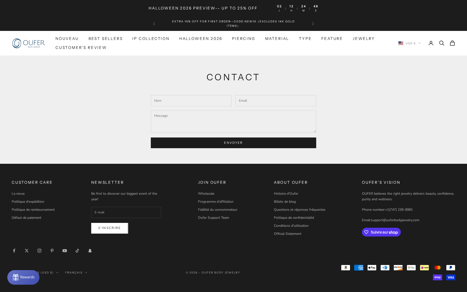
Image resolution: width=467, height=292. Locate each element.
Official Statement (287, 233)
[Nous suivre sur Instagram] (39, 250)
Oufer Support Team (213, 217)
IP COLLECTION (151, 38)
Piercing (243, 38)
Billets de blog (285, 201)
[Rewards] (23, 277)
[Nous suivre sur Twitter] (26, 250)
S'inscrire (109, 228)
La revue (18, 193)
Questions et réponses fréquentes (299, 209)
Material (277, 38)
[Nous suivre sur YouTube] (64, 250)
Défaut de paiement (26, 217)
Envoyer (233, 143)
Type (305, 38)
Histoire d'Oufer (286, 193)
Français (74, 272)
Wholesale (206, 193)
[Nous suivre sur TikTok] (77, 250)
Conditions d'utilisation (291, 225)
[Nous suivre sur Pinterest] (52, 250)
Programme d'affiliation (216, 201)
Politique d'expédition (28, 201)
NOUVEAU (67, 38)
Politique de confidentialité (294, 217)
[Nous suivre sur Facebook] (14, 250)
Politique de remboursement (33, 209)
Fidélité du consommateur (217, 209)
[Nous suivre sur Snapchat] (90, 250)
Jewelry (364, 38)
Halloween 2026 (200, 38)
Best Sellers (106, 38)
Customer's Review (81, 47)
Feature (332, 38)
